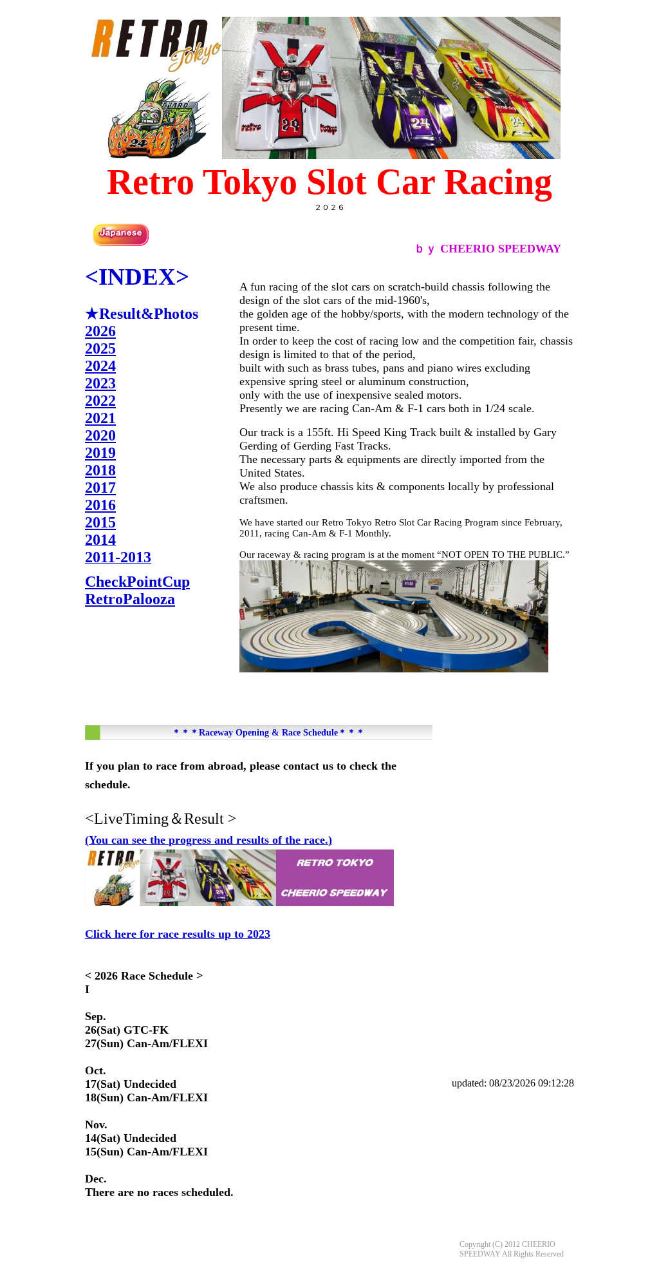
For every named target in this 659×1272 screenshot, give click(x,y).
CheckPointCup (137, 581)
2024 (100, 365)
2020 (100, 435)
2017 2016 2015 (100, 505)
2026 (100, 331)
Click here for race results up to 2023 (177, 933)
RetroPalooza (130, 599)
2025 (100, 348)
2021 (100, 418)
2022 (100, 400)
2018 (100, 470)
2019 (100, 452)
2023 (100, 383)
